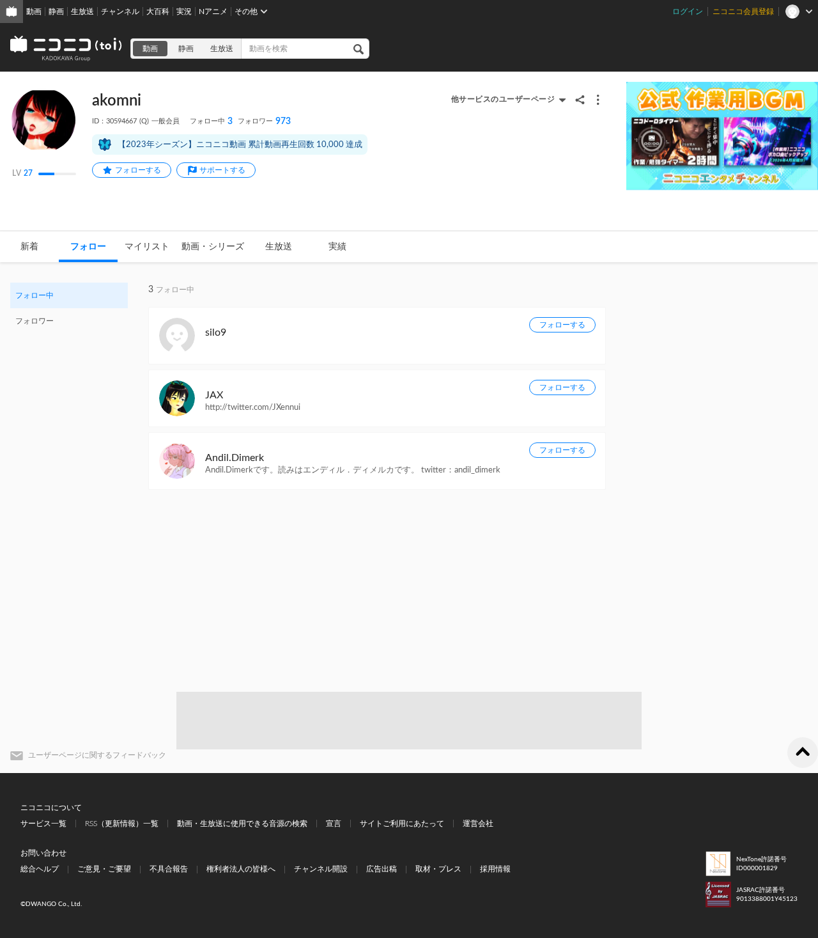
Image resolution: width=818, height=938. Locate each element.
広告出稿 (381, 869)
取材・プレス (438, 869)
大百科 (157, 11)
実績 (337, 246)
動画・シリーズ (212, 246)
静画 (56, 11)
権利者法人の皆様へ (240, 869)
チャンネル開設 (321, 869)
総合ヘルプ (39, 869)
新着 (29, 246)
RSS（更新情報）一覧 (121, 823)
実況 (184, 11)
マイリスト (147, 246)
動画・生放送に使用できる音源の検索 (242, 823)
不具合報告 (169, 869)
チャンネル (120, 11)
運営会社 (478, 823)
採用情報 (495, 869)
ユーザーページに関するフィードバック (97, 755)
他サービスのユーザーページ (503, 99)
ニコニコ (66, 48)
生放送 (82, 11)
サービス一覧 (43, 823)
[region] (69, 308)
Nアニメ (213, 11)
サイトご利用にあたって (402, 823)
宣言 (333, 823)
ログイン (687, 11)
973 (264, 121)
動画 (34, 11)
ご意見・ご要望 (104, 869)
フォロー (88, 246)
